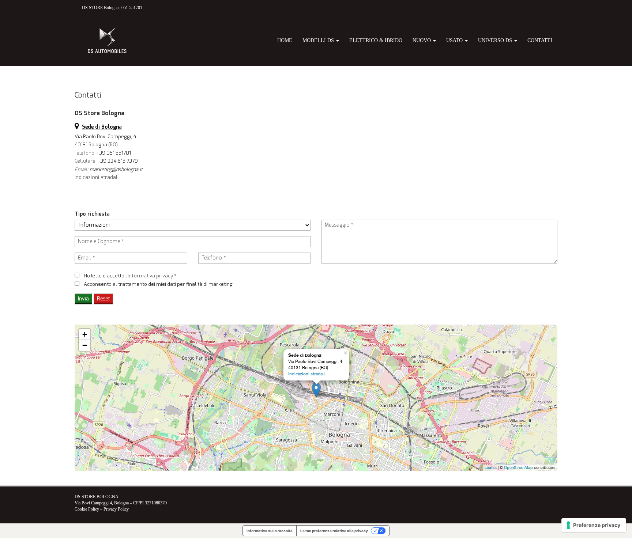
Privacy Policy (116, 509)
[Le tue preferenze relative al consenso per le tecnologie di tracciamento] (593, 525)
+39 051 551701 (114, 153)
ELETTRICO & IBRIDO (375, 40)
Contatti (539, 40)
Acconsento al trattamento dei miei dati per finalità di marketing (158, 284)
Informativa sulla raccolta (270, 530)
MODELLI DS (318, 40)
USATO (455, 40)
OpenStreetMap (518, 467)
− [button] (84, 345)
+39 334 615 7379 (118, 161)
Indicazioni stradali (96, 177)
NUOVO (422, 40)
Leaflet (491, 467)
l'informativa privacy (149, 276)
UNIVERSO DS (496, 40)
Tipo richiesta (92, 214)
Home (284, 40)
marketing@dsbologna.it (116, 169)
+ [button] (84, 334)
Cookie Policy (87, 509)
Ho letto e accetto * (130, 276)
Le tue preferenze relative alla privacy (334, 530)
